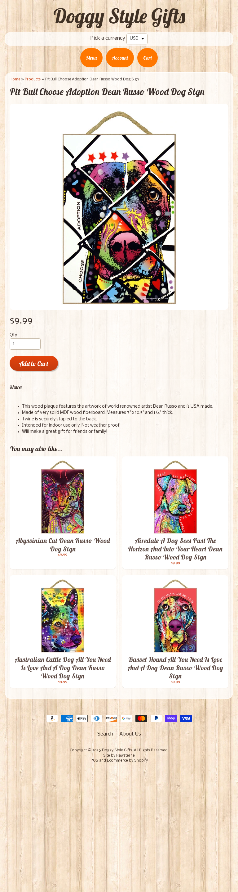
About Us (130, 734)
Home (15, 79)
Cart (147, 58)
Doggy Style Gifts (119, 15)
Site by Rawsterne (119, 756)
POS (94, 761)
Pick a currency (107, 38)
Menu (91, 58)
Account (120, 58)
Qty (13, 335)
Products (33, 79)
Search (105, 734)
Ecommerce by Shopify (127, 761)
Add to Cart (33, 364)
